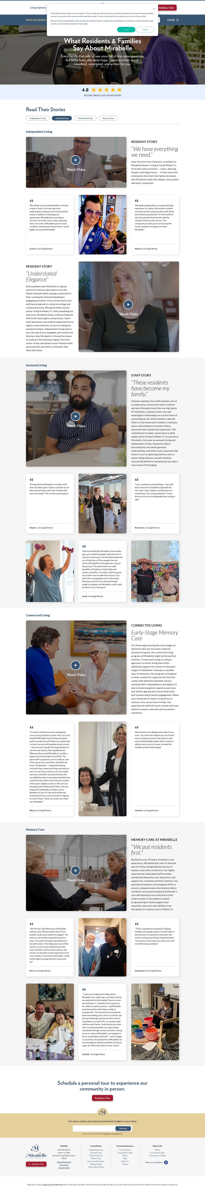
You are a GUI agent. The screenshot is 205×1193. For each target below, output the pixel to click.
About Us (125, 1161)
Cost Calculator (125, 1150)
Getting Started (96, 1164)
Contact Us (64, 1165)
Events (125, 1155)
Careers (125, 1164)
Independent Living (38, 118)
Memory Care (108, 118)
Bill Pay (157, 1150)
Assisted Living (62, 118)
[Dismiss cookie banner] (153, 8)
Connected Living (85, 118)
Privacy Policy (107, 1133)
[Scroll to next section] (102, 75)
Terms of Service (116, 1133)
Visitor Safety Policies (96, 1167)
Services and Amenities (95, 1161)
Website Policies (48, 1185)
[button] (38, 7)
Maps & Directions (64, 1162)
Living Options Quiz (125, 1153)
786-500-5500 (64, 1168)
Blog (125, 1158)
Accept (126, 30)
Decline (145, 30)
